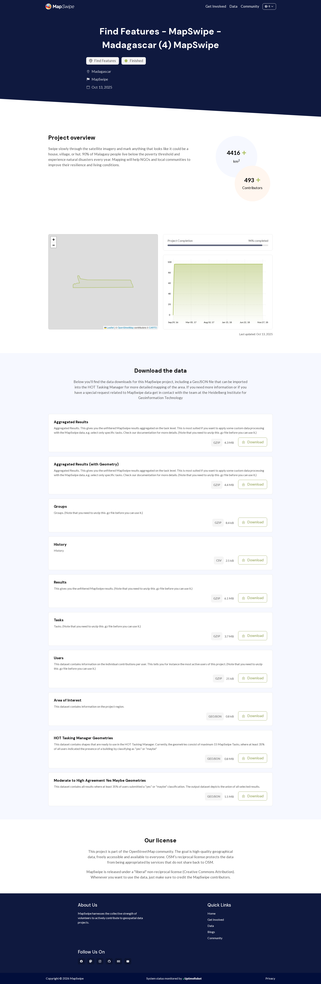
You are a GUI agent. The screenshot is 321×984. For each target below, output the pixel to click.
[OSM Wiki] (118, 961)
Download (255, 442)
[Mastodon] (90, 961)
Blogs (211, 932)
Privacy (270, 978)
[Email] (128, 961)
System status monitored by (164, 978)
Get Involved (215, 6)
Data (233, 6)
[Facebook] (81, 961)
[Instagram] (100, 961)
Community (250, 6)
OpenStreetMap (126, 327)
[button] (53, 239)
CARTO (153, 327)
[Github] (109, 961)
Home (211, 913)
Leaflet (110, 327)
